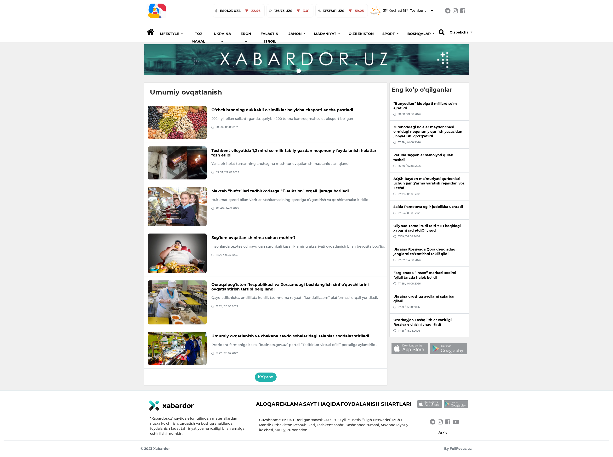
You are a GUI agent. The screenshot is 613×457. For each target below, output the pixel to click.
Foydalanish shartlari (376, 404)
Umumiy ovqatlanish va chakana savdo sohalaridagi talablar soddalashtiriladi (290, 336)
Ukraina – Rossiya (222, 41)
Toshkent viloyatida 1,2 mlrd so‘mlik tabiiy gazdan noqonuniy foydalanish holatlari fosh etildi (294, 152)
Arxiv (442, 432)
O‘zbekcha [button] (460, 32)
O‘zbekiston (361, 34)
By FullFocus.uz (458, 448)
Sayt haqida (321, 404)
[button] (171, 34)
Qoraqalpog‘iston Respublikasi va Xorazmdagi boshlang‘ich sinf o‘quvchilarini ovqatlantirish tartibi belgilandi (290, 286)
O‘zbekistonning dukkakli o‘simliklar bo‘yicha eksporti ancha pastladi (282, 110)
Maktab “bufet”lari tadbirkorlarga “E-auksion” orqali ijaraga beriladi (280, 191)
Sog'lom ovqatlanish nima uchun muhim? (253, 237)
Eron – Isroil (246, 41)
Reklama (289, 404)
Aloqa (265, 404)
